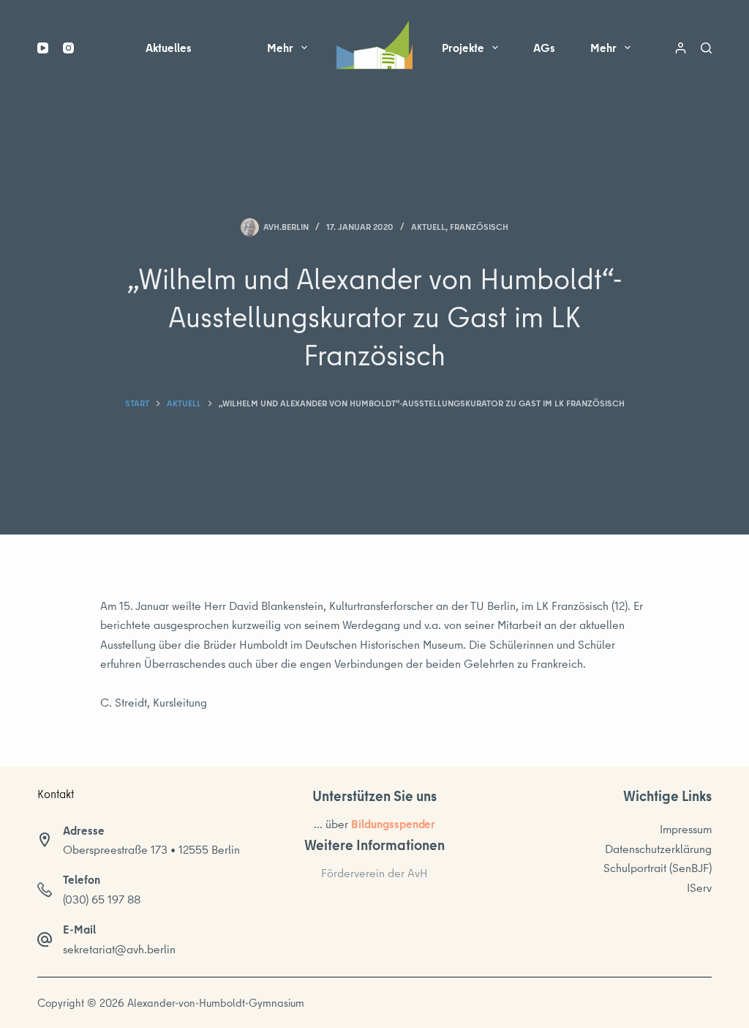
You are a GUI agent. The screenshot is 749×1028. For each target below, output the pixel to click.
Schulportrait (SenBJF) (657, 868)
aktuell (428, 226)
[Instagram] (68, 47)
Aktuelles (169, 48)
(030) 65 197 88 (101, 899)
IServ (699, 887)
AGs (544, 48)
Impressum (686, 829)
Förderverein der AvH (374, 873)
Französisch (479, 226)
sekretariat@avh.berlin (119, 949)
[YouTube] (42, 47)
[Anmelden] (680, 47)
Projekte (463, 48)
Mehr (280, 48)
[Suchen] (706, 47)
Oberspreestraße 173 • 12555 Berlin (151, 849)
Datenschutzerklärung (658, 849)
